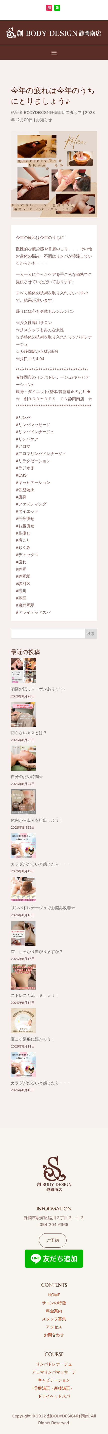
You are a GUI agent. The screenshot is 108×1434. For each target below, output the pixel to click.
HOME (54, 1294)
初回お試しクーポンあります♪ (38, 688)
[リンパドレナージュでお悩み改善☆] (23, 890)
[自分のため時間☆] (23, 759)
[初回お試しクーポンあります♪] (23, 671)
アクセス (54, 1326)
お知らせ (44, 119)
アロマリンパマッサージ (54, 1372)
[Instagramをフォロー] (49, 8)
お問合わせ (54, 1334)
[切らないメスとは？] (23, 715)
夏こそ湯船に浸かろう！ (33, 1038)
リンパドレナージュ (54, 1363)
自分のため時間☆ (27, 776)
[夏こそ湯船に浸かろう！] (23, 1021)
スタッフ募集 (54, 1318)
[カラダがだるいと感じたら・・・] (23, 847)
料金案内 (54, 1310)
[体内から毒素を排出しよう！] (23, 803)
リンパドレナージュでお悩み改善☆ (43, 907)
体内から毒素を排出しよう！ (37, 820)
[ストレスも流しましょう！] (23, 978)
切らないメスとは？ (29, 732)
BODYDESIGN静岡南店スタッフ (53, 112)
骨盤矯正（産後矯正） (54, 1388)
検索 (90, 633)
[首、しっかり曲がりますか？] (23, 934)
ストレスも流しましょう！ (35, 995)
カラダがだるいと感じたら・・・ (41, 864)
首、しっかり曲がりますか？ (37, 951)
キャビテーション (54, 1380)
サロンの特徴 (54, 1302)
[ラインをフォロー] (57, 8)
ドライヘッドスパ (54, 1396)
